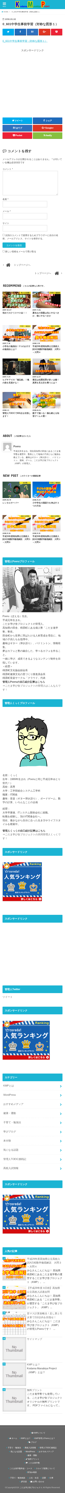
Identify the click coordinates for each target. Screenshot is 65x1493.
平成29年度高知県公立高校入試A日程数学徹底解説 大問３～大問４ (44, 1262)
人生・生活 (33, 1478)
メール (7, 211)
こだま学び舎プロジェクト (31, 1487)
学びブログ (9, 1131)
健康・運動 (9, 1113)
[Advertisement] (32, 83)
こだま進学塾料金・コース (20, 1468)
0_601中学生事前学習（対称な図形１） (25, 41)
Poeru (17, 446)
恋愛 (44, 1478)
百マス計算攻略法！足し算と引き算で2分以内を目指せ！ (44, 1315)
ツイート (8, 996)
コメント (8, 169)
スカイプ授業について (45, 1468)
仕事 (51, 1478)
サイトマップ (34, 1339)
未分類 (7, 1140)
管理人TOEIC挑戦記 (14, 1159)
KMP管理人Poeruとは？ (44, 1438)
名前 (5, 199)
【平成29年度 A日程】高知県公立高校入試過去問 (43, 1289)
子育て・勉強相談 (17, 1478)
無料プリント (34, 1390)
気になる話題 (10, 1149)
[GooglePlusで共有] (44, 32)
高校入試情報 (10, 1168)
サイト (6, 223)
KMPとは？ (33, 1364)
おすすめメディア (13, 1104)
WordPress (9, 1094)
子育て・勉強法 (12, 1122)
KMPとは (8, 1085)
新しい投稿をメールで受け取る (20, 251)
